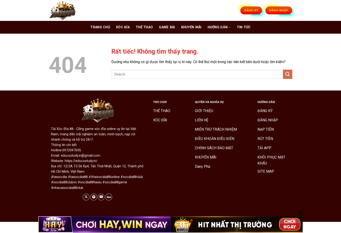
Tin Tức (244, 27)
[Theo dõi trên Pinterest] (93, 197)
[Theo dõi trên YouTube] (101, 197)
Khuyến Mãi (191, 27)
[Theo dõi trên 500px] (108, 197)
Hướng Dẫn (218, 27)
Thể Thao (144, 27)
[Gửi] (287, 74)
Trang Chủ (100, 27)
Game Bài (167, 27)
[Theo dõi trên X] (86, 197)
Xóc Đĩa (123, 27)
